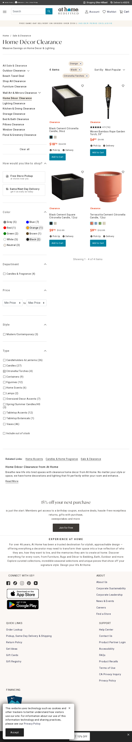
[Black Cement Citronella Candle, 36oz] (51, 137)
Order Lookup (14, 629)
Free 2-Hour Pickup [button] (32, 2)
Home (6, 36)
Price (6, 290)
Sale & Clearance (22, 36)
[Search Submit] (49, 11)
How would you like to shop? (22, 163)
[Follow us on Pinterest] (28, 583)
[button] (68, 11)
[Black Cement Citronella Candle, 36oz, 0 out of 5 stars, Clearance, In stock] (67, 100)
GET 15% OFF (79, 736)
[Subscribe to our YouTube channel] (35, 583)
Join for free (66, 527)
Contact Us (105, 636)
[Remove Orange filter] (80, 63)
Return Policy (14, 642)
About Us (101, 582)
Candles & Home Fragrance (62, 459)
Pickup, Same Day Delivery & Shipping (29, 636)
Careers (101, 607)
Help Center (106, 629)
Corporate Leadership (109, 594)
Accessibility (106, 648)
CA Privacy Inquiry (110, 674)
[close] (69, 709)
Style (6, 324)
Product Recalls (108, 661)
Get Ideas (12, 648)
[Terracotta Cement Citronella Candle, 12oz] (92, 223)
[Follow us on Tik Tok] (15, 583)
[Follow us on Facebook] (8, 583)
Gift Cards (12, 655)
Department (11, 264)
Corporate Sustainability (111, 588)
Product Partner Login (112, 642)
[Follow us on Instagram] (22, 583)
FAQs (102, 655)
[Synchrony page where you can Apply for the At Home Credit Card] (14, 701)
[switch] (82, 85)
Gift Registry (13, 661)
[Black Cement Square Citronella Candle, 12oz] (51, 223)
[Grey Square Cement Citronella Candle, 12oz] (55, 137)
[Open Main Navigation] (4, 12)
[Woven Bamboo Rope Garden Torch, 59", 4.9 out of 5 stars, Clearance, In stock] (108, 100)
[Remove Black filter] (79, 69)
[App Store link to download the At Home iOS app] (23, 593)
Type (6, 350)
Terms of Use (107, 668)
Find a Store (103, 614)
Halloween (20, 2)
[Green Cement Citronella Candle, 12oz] (100, 223)
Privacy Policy (107, 680)
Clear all (25, 149)
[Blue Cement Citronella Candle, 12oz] (96, 223)
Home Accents (34, 459)
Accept (14, 732)
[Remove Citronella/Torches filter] (86, 76)
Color (6, 212)
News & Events (105, 601)
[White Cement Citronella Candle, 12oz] (104, 223)
